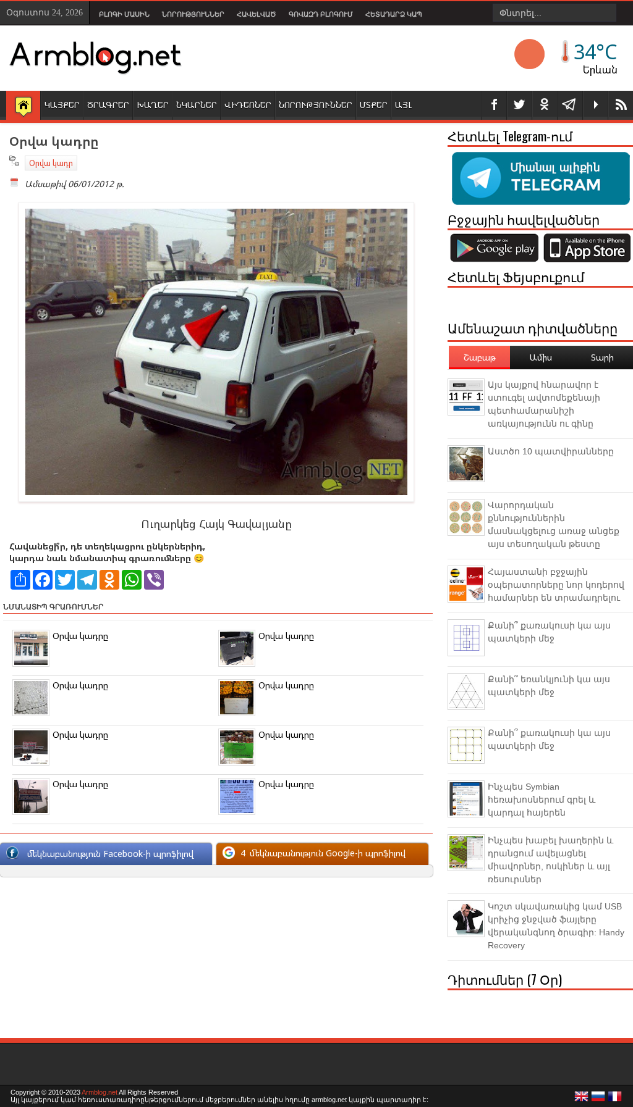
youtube (595, 105)
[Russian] (598, 1099)
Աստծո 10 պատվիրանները (551, 451)
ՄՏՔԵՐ (374, 105)
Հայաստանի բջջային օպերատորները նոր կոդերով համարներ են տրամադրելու (556, 585)
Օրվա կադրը (80, 635)
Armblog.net (99, 1092)
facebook (494, 105)
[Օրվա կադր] (216, 498)
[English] (581, 1099)
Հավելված (256, 14)
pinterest (544, 105)
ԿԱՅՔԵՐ (62, 105)
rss (620, 105)
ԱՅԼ (403, 105)
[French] (615, 1099)
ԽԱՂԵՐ (153, 105)
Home (23, 106)
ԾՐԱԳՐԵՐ (108, 105)
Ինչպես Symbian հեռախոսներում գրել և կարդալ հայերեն (541, 799)
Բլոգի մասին (124, 14)
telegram (570, 105)
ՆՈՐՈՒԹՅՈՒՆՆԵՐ (315, 105)
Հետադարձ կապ (393, 14)
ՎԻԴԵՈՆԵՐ (247, 105)
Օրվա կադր (51, 163)
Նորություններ (193, 14)
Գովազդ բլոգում (321, 14)
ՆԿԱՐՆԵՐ (196, 105)
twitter (519, 105)
